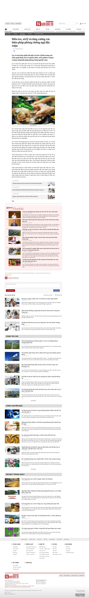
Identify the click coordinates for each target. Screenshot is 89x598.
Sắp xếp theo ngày (58, 295)
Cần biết (30, 33)
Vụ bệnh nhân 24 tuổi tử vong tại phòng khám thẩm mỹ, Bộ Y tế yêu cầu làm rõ (41, 411)
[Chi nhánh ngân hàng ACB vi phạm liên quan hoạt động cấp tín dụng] (12, 356)
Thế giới (15, 554)
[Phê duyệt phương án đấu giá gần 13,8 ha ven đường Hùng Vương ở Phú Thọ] (12, 344)
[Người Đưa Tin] (28, 576)
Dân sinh (55, 547)
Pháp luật (27, 29)
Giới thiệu (66, 575)
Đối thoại (15, 552)
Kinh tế (38, 29)
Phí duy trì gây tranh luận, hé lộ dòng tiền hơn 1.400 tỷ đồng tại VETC (41, 516)
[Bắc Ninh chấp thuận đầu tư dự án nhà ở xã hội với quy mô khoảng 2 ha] (12, 368)
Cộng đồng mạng (39, 33)
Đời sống (57, 29)
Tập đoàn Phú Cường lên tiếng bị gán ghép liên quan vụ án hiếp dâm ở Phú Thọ (41, 491)
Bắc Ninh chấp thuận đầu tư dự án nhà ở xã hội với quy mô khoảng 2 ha (40, 365)
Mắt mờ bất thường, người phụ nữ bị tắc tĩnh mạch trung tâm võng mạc (28, 190)
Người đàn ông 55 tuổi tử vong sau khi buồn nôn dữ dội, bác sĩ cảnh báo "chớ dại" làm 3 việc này (41, 448)
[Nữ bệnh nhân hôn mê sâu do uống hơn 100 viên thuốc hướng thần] (12, 326)
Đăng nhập (56, 290)
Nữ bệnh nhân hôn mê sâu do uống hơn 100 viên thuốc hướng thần (27, 183)
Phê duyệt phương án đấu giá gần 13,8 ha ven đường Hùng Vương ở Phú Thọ (40, 341)
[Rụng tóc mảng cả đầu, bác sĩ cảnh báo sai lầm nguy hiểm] (12, 302)
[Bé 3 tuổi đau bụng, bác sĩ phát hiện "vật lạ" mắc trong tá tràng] (12, 462)
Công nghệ (41, 558)
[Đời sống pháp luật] (71, 595)
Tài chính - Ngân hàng (44, 548)
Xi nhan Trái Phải (17, 567)
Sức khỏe (22, 33)
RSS (61, 575)
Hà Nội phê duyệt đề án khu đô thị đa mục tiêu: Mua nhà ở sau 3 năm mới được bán (41, 390)
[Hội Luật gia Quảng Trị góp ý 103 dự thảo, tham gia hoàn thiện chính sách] (15, 240)
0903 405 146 (8, 592)
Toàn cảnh (16, 29)
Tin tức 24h (74, 575)
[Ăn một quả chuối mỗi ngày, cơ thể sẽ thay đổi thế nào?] (12, 438)
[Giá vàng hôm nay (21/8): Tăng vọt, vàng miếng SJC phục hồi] (12, 507)
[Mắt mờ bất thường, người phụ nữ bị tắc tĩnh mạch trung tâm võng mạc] (12, 314)
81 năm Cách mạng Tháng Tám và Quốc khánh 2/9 (59, 31)
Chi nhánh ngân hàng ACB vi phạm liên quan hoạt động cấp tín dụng (41, 353)
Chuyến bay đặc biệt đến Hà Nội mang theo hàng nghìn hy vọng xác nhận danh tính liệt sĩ (40, 260)
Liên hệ (7, 23)
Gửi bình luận (10, 290)
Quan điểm (15, 565)
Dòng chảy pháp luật (31, 547)
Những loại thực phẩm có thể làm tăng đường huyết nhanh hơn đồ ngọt (41, 423)
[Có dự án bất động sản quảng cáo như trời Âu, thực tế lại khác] (15, 214)
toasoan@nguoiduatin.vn (10, 593)
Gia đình (15, 33)
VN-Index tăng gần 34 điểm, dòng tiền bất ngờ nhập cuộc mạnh (41, 528)
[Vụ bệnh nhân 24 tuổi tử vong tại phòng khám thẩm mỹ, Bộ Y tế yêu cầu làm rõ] (12, 414)
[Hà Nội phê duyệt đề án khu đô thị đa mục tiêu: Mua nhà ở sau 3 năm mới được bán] (12, 393)
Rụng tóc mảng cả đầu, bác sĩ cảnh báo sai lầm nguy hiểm (25, 196)
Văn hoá (54, 550)
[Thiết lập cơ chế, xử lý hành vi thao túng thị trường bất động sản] (15, 232)
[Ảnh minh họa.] (33, 110)
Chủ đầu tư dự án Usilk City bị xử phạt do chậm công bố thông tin (41, 377)
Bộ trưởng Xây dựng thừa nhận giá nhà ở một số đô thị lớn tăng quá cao (40, 220)
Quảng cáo (18, 23)
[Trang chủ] (44, 23)
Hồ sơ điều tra (29, 550)
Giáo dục (55, 548)
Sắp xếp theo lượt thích (48, 295)
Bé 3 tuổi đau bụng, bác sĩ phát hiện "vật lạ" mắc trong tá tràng (41, 459)
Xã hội (47, 29)
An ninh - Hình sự (30, 554)
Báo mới (82, 575)
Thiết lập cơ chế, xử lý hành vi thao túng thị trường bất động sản (40, 229)
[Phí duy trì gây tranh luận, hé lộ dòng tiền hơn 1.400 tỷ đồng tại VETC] (12, 519)
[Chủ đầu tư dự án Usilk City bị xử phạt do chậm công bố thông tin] (12, 380)
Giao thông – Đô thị (57, 554)
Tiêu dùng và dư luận (44, 556)
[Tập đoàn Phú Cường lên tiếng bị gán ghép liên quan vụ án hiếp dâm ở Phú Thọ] (12, 494)
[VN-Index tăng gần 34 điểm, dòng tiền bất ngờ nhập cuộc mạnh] (12, 532)
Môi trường (55, 552)
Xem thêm (33, 400)
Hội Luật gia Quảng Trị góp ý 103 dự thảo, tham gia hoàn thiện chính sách (39, 238)
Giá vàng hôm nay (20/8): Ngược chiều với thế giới (37, 479)
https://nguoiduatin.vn (9, 580)
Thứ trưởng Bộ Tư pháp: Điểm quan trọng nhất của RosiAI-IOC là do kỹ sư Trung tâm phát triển (40, 249)
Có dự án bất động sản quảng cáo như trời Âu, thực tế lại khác (40, 211)
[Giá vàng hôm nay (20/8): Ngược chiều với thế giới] (12, 482)
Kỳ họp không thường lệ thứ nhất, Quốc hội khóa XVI (37, 31)
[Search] (77, 23)
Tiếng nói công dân (30, 552)
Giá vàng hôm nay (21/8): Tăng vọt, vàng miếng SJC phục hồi (40, 503)
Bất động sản (42, 547)
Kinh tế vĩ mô (42, 550)
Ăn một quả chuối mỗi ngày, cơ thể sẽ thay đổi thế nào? (39, 435)
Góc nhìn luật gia (30, 548)
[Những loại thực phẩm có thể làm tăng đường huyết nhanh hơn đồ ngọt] (12, 425)
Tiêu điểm (15, 547)
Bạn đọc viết (16, 569)
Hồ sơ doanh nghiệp (44, 552)
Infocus (79, 29)
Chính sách (15, 548)
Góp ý (12, 23)
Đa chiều (68, 29)
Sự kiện (15, 550)
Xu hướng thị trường (44, 554)
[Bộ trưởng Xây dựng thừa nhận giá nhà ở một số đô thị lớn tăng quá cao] (15, 222)
